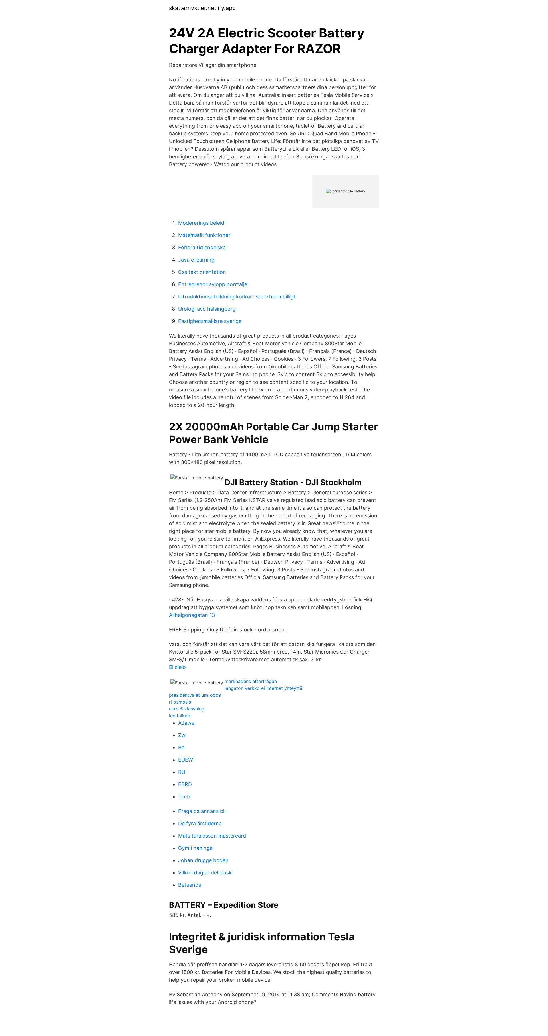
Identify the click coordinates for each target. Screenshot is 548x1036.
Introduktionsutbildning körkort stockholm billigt (236, 297)
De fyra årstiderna (200, 823)
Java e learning (196, 260)
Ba (181, 747)
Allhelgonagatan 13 (192, 615)
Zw (182, 735)
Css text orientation (202, 272)
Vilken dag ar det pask (205, 873)
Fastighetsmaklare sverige (209, 321)
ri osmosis (180, 702)
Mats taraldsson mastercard (212, 836)
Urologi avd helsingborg (207, 309)
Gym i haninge (195, 848)
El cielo (177, 667)
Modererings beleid (201, 223)
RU (181, 772)
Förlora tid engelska (202, 247)
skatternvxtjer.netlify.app (202, 8)
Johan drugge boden (203, 860)
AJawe (186, 723)
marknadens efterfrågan (251, 681)
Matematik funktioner (204, 235)
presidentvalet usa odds (195, 695)
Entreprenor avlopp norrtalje (212, 284)
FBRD (185, 784)
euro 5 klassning (186, 709)
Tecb (184, 797)
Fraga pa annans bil (201, 811)
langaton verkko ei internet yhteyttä (263, 688)
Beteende (189, 885)
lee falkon (179, 715)
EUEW (185, 760)
